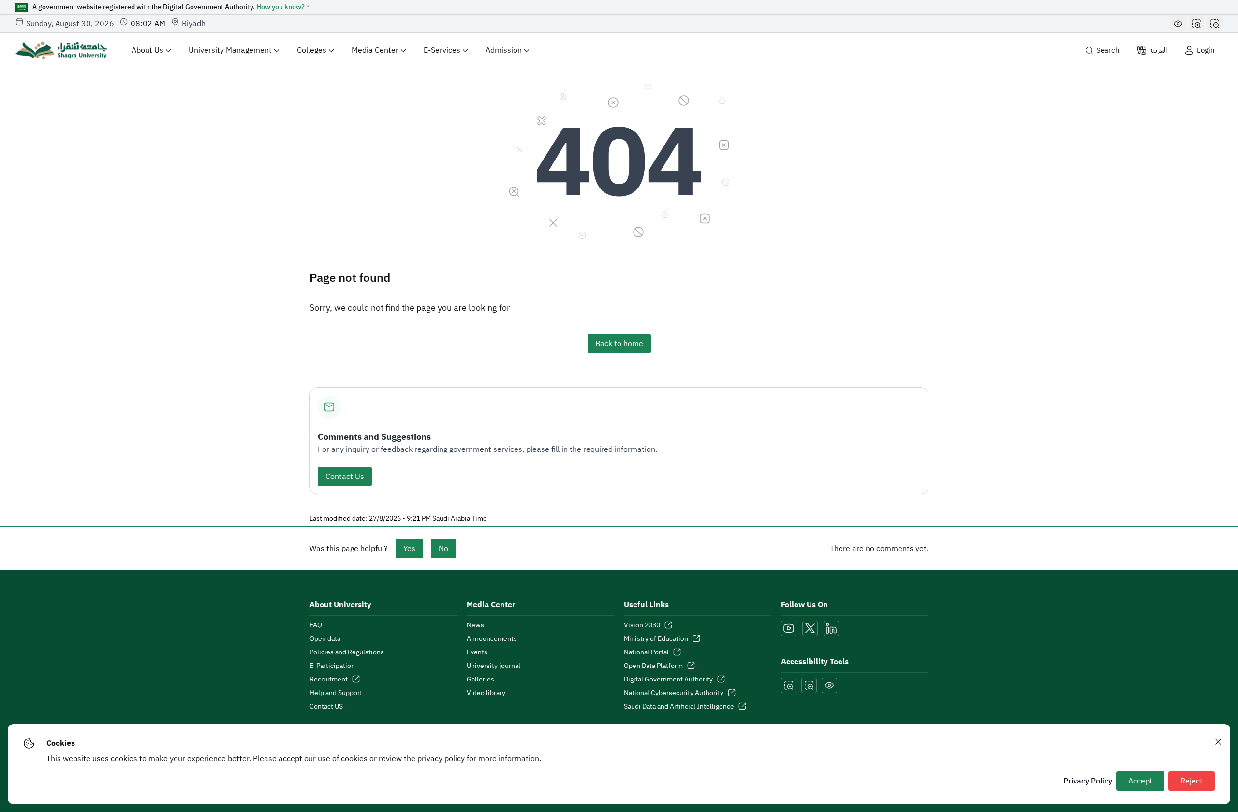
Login (1206, 50)
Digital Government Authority (668, 679)
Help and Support (336, 693)
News (475, 625)
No (443, 548)
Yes (409, 548)
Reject (1191, 781)
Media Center (375, 50)
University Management (230, 50)
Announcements (492, 639)
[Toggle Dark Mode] (1178, 23)
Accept (1140, 781)
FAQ (316, 625)
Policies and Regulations (347, 652)
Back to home (619, 343)
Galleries (480, 679)
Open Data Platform (653, 666)
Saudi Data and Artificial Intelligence (679, 706)
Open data (325, 639)
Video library (486, 693)
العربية (1158, 50)
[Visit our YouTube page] (788, 628)
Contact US (326, 706)
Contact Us (344, 476)
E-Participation (332, 666)
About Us (147, 50)
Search (1108, 50)
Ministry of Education (656, 639)
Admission (504, 50)
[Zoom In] (1196, 23)
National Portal (646, 652)
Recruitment (329, 679)
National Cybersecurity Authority (673, 693)
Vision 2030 (642, 625)
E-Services (442, 50)
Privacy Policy (1087, 781)
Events (477, 652)
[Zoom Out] (1215, 23)
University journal (493, 666)
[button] (283, 7)
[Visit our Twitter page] (810, 628)
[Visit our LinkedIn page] (831, 628)
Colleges (311, 50)
